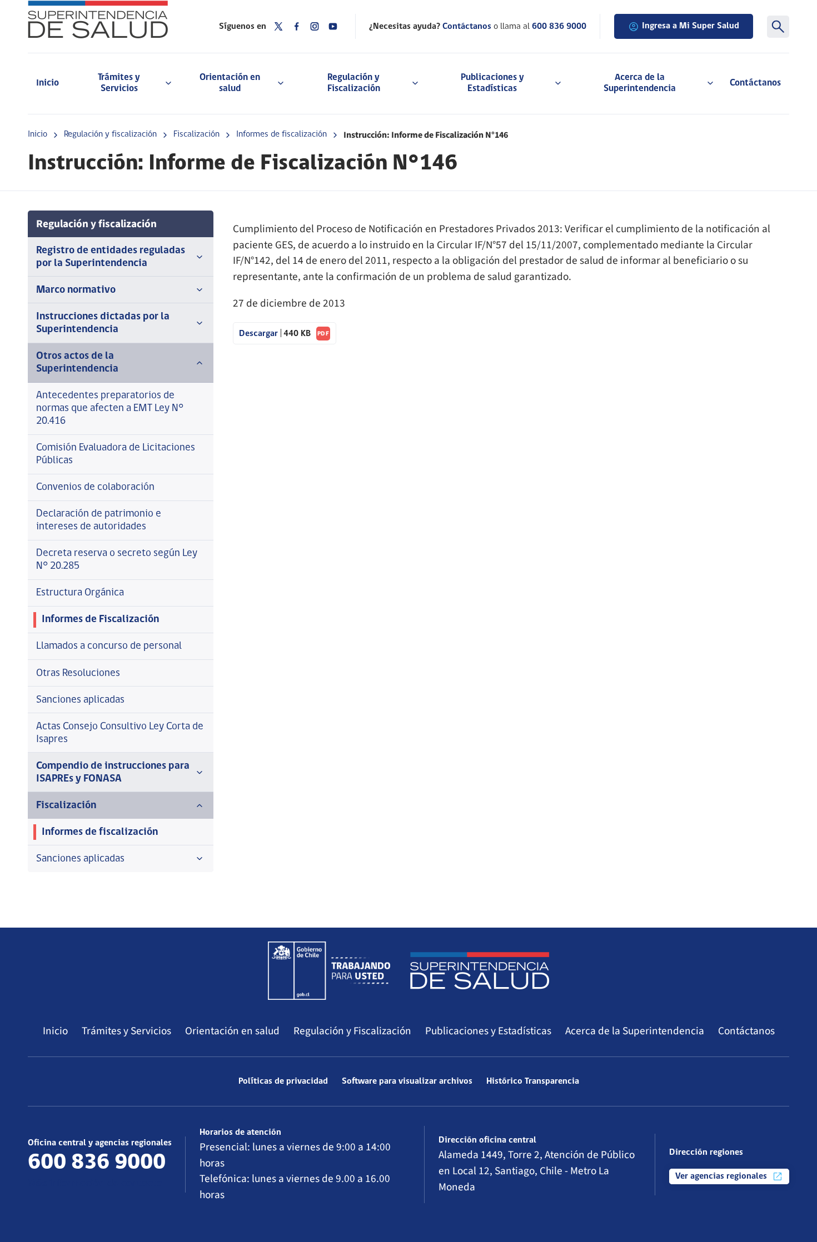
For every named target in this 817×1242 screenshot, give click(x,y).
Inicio (47, 83)
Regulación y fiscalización (110, 134)
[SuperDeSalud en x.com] (278, 26)
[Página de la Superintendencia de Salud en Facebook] (296, 26)
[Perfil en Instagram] (314, 26)
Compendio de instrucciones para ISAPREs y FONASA (113, 772)
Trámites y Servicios (126, 1031)
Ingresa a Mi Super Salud (690, 26)
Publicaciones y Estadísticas (488, 1031)
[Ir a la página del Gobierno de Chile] (329, 970)
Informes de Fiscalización (100, 619)
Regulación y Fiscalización (352, 1031)
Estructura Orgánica (80, 593)
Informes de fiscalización (281, 134)
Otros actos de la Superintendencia (77, 362)
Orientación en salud (232, 1031)
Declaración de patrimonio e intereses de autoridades (98, 520)
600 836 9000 (559, 26)
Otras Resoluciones (78, 673)
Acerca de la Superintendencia (634, 1031)
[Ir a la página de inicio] (109, 19)
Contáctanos (755, 83)
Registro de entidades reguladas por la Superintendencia (110, 257)
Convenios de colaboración (95, 487)
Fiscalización (196, 134)
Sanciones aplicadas (80, 700)
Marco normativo (76, 290)
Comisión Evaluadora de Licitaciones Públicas (115, 454)
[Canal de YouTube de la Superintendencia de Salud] (333, 26)
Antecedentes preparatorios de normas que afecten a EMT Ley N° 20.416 (109, 408)
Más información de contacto (95, 1184)
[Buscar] (778, 27)
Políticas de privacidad (283, 1081)
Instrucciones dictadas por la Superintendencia (103, 323)
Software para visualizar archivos (407, 1081)
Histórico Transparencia (532, 1081)
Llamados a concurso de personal (109, 646)
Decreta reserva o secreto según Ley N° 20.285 (116, 560)
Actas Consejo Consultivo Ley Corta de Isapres (119, 733)
